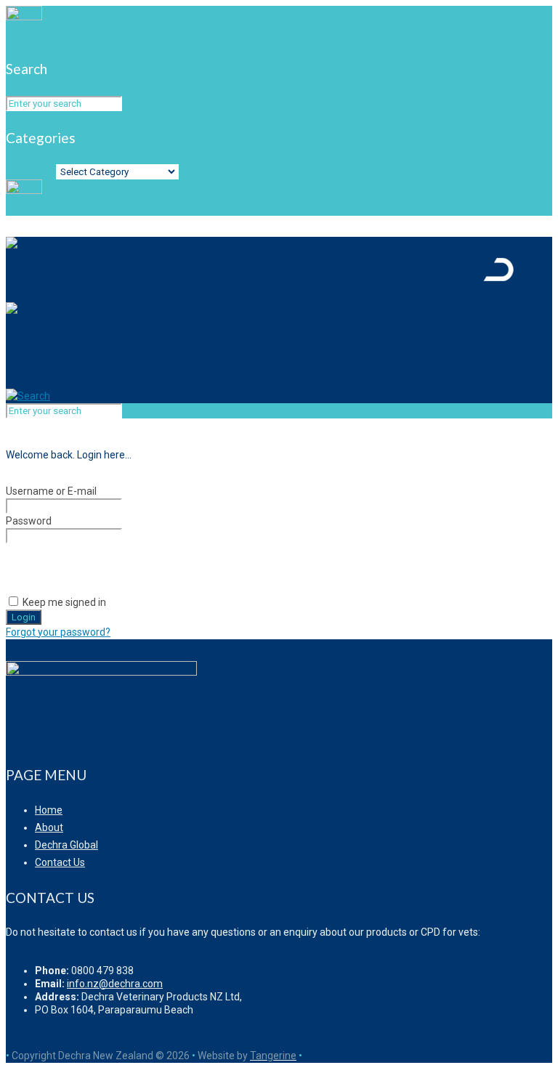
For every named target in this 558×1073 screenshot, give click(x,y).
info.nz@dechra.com (115, 983)
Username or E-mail (51, 491)
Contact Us (60, 862)
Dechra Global (66, 845)
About (49, 827)
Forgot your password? (58, 632)
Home (48, 810)
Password (29, 521)
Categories (31, 171)
